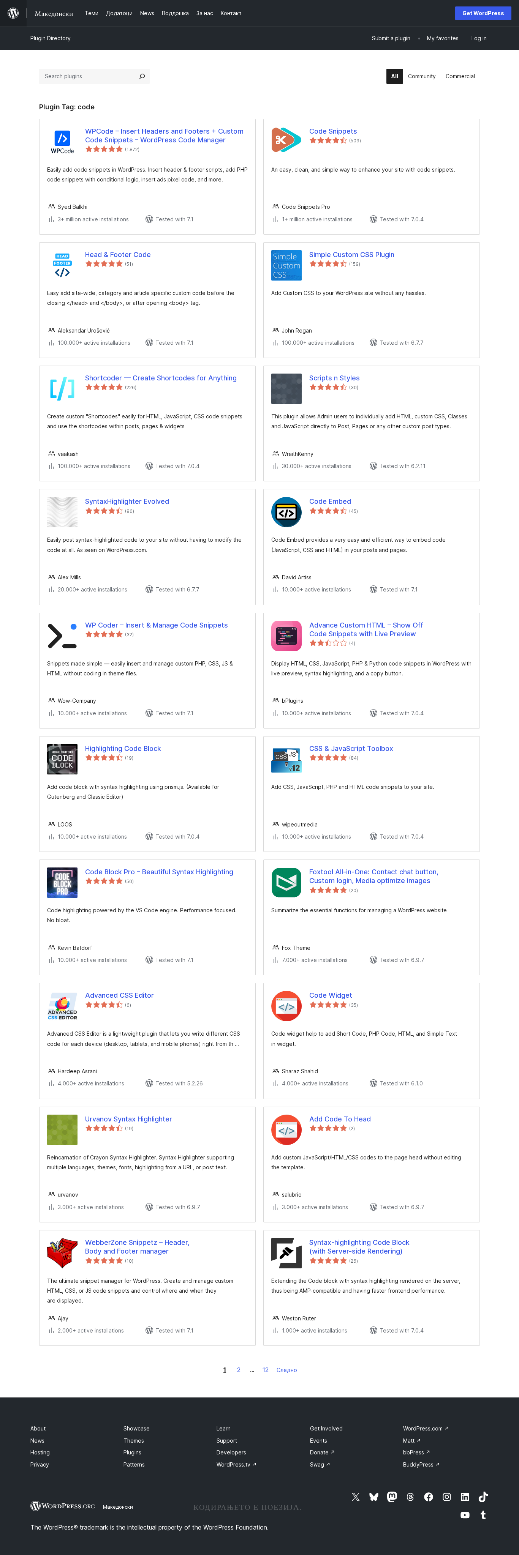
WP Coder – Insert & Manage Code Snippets (156, 625)
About (38, 1428)
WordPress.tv (237, 1464)
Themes (133, 1440)
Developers (231, 1452)
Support (227, 1440)
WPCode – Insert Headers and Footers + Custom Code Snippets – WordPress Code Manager (164, 135)
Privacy (39, 1464)
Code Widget (330, 995)
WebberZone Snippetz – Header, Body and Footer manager (137, 1246)
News (37, 1440)
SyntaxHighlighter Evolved (127, 501)
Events (318, 1440)
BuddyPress (421, 1464)
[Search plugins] (142, 76)
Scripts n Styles (334, 378)
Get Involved (326, 1428)
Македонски (118, 1507)
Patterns (134, 1464)
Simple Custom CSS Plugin (351, 255)
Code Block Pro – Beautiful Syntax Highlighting (159, 872)
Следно (287, 1370)
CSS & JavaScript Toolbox (351, 748)
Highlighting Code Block (123, 748)
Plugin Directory (50, 38)
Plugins (132, 1452)
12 (266, 1370)
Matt (412, 1440)
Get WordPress (483, 13)
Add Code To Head (340, 1119)
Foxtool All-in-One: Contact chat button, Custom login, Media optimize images (373, 876)
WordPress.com (426, 1428)
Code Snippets (333, 131)
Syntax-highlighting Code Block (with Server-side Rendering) (359, 1246)
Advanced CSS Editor (119, 995)
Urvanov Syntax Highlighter (128, 1119)
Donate (322, 1452)
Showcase (136, 1428)
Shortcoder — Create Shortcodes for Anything (161, 378)
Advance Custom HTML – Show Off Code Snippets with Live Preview (366, 629)
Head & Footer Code (118, 255)
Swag (320, 1464)
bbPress (416, 1452)
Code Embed (330, 501)
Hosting (40, 1452)
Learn (224, 1428)
